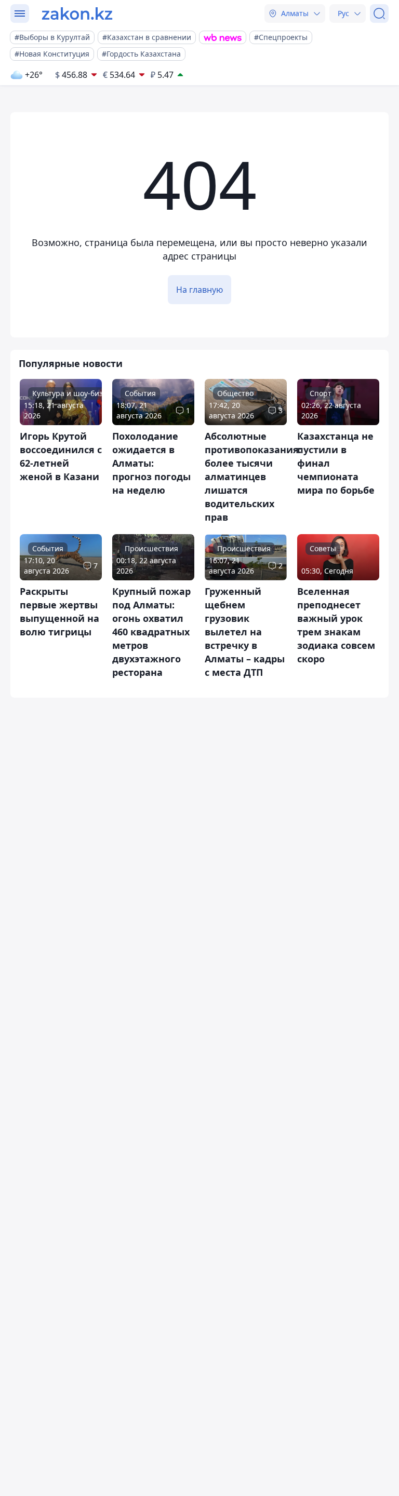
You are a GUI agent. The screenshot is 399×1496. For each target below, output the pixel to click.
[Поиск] (379, 13)
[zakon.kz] (77, 13)
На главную (199, 289)
